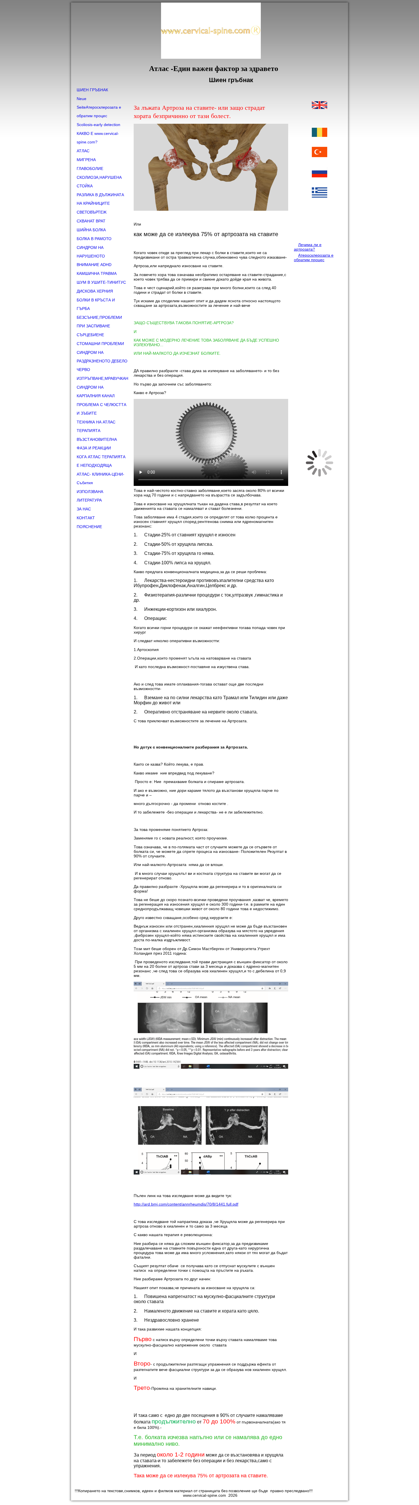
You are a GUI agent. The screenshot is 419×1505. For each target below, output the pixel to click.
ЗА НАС (84, 509)
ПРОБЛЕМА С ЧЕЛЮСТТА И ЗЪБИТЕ (101, 408)
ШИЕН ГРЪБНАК (92, 90)
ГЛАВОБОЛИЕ (90, 168)
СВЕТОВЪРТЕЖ (92, 212)
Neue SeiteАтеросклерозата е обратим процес (99, 107)
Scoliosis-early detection (98, 124)
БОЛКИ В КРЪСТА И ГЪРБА (96, 304)
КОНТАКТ (86, 518)
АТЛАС (83, 151)
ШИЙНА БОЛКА (91, 230)
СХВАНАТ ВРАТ (91, 221)
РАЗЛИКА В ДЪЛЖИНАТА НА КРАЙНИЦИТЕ (100, 199)
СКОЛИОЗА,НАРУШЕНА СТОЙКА (99, 181)
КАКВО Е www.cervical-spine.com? (98, 137)
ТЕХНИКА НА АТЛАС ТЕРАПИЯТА (96, 426)
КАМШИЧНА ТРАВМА (97, 273)
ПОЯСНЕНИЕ (89, 526)
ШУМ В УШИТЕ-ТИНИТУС (101, 282)
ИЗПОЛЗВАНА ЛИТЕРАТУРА (90, 495)
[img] (209, 44)
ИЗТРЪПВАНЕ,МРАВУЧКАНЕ (102, 378)
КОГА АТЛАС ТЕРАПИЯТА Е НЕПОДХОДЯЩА (101, 461)
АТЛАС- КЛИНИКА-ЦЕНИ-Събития (100, 478)
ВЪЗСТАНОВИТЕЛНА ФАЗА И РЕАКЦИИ (97, 443)
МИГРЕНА (86, 159)
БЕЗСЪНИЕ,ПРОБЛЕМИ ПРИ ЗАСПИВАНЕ (99, 321)
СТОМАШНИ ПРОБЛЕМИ (100, 343)
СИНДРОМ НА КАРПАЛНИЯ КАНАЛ (96, 391)
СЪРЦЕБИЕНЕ (90, 334)
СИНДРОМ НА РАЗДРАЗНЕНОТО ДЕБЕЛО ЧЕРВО (102, 361)
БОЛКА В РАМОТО (94, 238)
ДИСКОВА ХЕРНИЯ (95, 291)
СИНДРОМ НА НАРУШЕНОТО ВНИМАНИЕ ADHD (94, 256)
